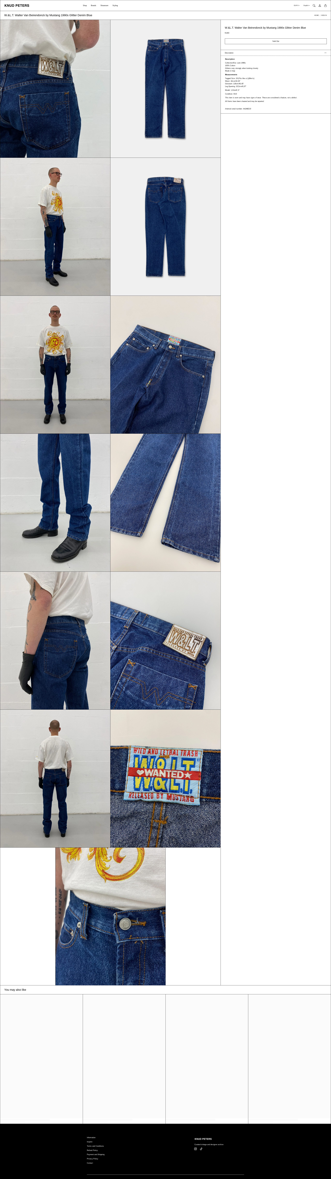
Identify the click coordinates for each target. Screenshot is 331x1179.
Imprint (89, 1142)
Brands (93, 5)
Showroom (104, 5)
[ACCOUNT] (320, 5)
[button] (195, 1149)
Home (316, 15)
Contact (90, 1163)
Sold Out (275, 41)
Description (229, 53)
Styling (115, 5)
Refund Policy (92, 1150)
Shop (85, 5)
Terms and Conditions (95, 1146)
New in (324, 15)
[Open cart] (325, 5)
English (306, 5)
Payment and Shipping (95, 1154)
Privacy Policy (92, 1159)
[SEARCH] (314, 5)
